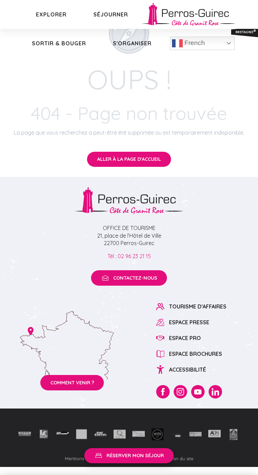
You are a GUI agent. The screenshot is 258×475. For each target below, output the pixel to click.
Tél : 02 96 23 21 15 (129, 256)
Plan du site (182, 458)
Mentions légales (83, 458)
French (194, 42)
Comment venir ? (72, 383)
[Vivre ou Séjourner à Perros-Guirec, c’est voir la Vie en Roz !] (188, 14)
